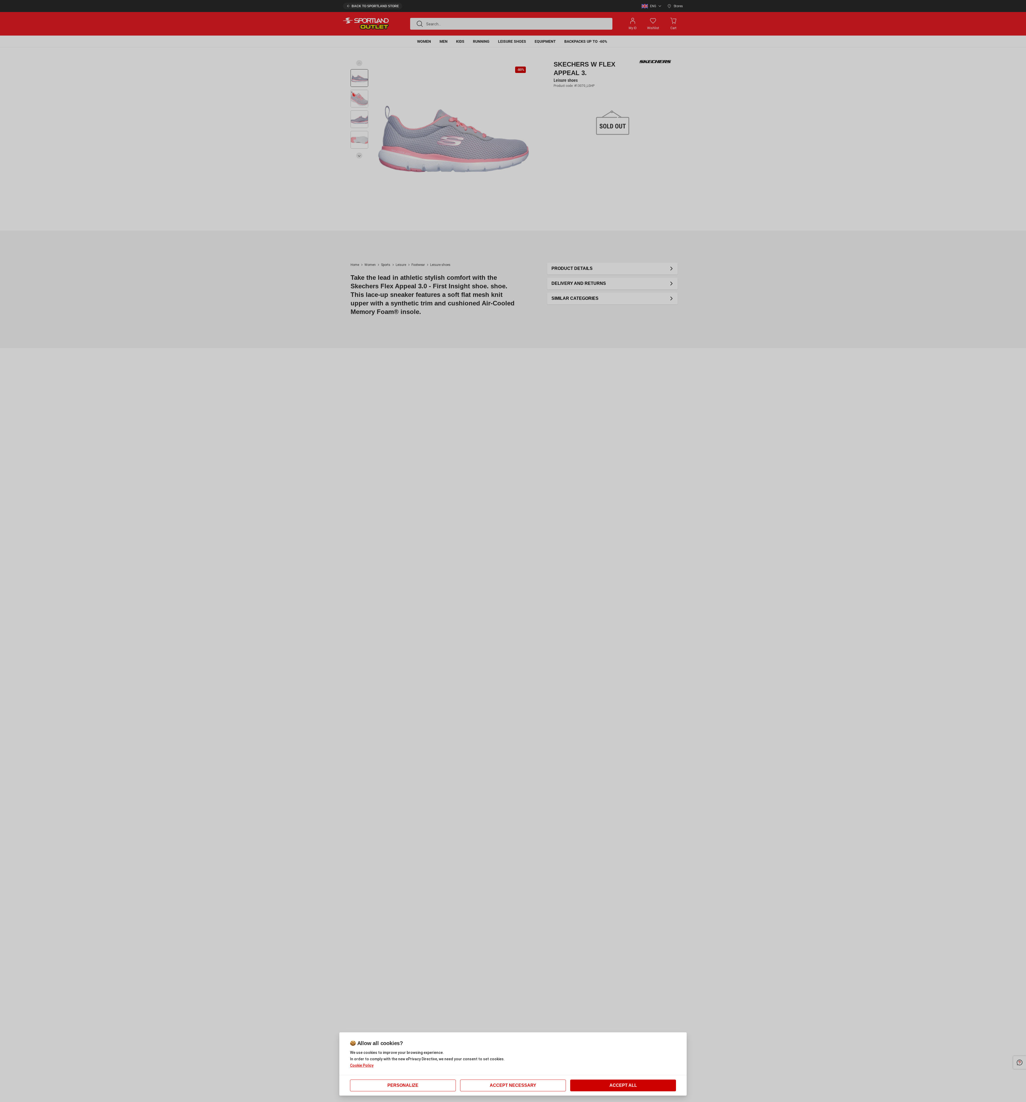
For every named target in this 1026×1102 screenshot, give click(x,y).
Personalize (402, 1085)
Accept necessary (513, 1085)
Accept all (623, 1085)
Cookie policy (362, 1065)
